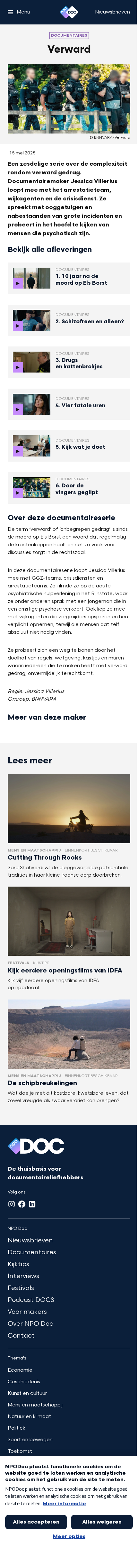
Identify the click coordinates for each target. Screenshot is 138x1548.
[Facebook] (22, 1204)
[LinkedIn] (32, 1204)
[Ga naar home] (69, 12)
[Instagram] (11, 1204)
